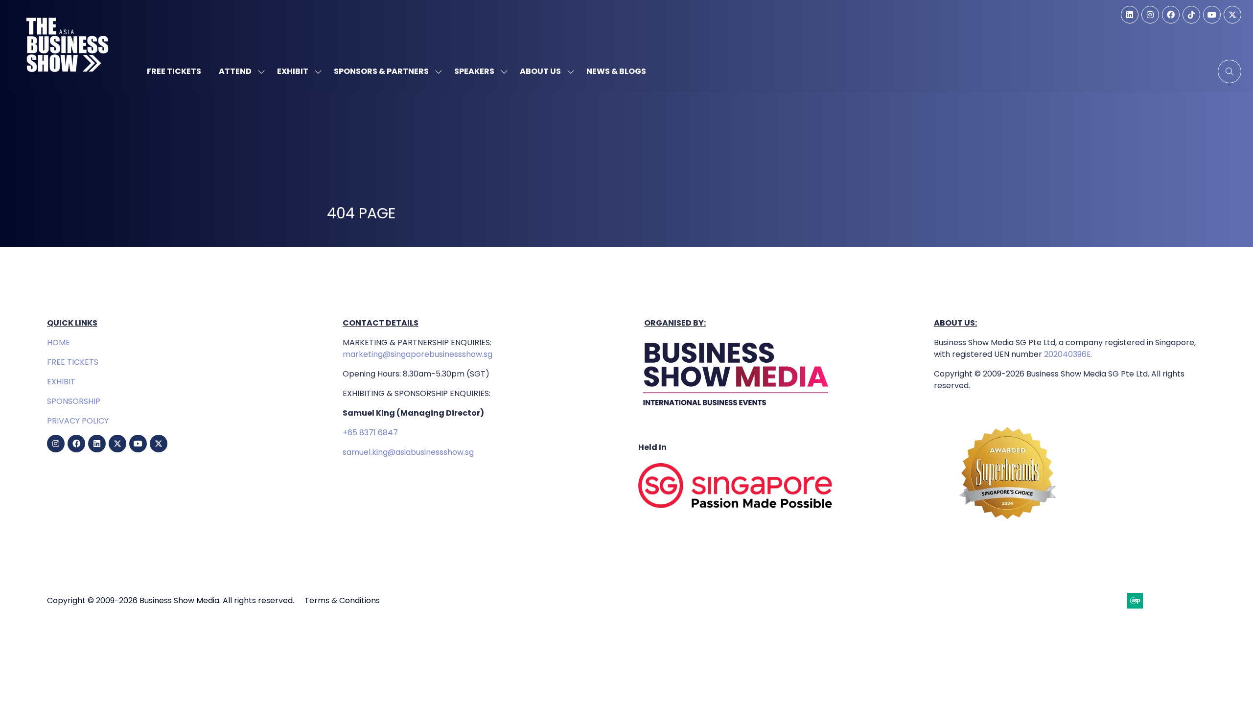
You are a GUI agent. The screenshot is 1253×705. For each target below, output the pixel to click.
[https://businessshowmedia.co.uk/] (736, 408)
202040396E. (1067, 354)
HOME (58, 342)
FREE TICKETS (72, 362)
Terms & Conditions (342, 600)
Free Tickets (174, 71)
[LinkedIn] (1129, 15)
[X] (1232, 15)
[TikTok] (1191, 15)
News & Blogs (616, 71)
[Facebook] (1171, 15)
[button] (1229, 71)
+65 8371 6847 (370, 432)
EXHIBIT (61, 381)
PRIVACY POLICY (78, 420)
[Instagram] (1150, 15)
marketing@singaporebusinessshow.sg (417, 354)
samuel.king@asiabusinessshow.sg (408, 452)
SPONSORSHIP (73, 401)
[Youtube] (1212, 15)
